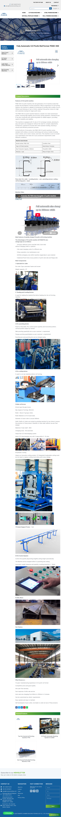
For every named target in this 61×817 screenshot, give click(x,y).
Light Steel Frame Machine (6, 64)
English (55, 8)
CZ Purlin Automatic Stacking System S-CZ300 (49, 736)
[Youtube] (37, 791)
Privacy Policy (21, 797)
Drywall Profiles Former (30, 16)
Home (24, 12)
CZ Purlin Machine (34, 12)
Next (57, 66)
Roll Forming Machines (50, 16)
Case (19, 791)
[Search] (50, 8)
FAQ (19, 795)
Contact (56, 2)
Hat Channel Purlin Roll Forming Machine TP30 (26, 760)
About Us (48, 2)
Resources (54, 5)
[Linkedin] (34, 791)
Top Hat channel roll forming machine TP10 (26, 736)
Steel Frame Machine (50, 12)
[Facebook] (31, 791)
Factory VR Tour (38, 2)
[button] (16, 707)
